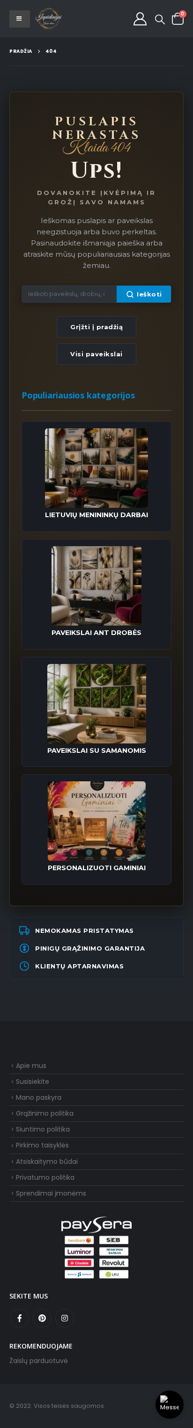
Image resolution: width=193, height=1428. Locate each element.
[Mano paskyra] (140, 18)
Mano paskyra (38, 1097)
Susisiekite (32, 1081)
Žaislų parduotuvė (38, 1360)
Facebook (19, 1318)
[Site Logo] (48, 18)
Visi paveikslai (96, 354)
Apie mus (31, 1065)
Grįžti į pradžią (96, 327)
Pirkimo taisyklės (42, 1145)
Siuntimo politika (43, 1129)
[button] (160, 19)
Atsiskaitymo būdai (47, 1161)
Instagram (64, 1318)
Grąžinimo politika (45, 1113)
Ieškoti (149, 294)
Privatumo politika (45, 1177)
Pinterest (42, 1318)
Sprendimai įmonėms (51, 1193)
